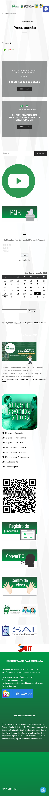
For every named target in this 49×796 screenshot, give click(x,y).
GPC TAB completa (10, 462)
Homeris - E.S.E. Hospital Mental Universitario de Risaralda (24, 71)
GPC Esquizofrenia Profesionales (15, 457)
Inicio (2, 13)
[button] (46, 9)
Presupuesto (7, 43)
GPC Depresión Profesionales (14, 438)
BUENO (5, 248)
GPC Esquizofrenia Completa (14, 447)
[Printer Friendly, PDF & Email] (8, 52)
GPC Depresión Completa (12, 433)
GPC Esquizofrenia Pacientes (14, 452)
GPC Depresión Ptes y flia (12, 442)
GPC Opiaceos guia (10, 466)
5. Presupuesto (27, 22)
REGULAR (6, 251)
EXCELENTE (7, 245)
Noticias (24, 77)
